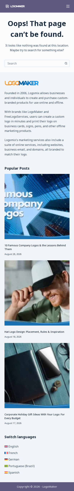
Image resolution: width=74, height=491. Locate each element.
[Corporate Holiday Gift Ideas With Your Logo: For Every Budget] (37, 375)
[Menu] (68, 6)
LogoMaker (35, 112)
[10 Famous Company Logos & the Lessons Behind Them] (37, 206)
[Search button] (66, 63)
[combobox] (34, 63)
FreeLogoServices (16, 117)
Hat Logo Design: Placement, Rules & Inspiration (34, 331)
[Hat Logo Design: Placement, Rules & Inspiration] (37, 293)
